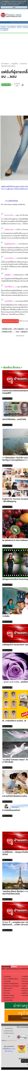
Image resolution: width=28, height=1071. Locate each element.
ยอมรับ (14, 7)
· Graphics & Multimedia (10, 984)
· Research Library (8, 995)
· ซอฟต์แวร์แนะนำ (8, 988)
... (13, 332)
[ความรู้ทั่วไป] (4, 30)
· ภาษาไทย (24, 986)
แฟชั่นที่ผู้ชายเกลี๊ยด (7, 332)
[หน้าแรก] (3, 27)
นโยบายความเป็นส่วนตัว (13, 4)
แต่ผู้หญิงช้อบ (24, 332)
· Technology (7, 977)
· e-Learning (6, 981)
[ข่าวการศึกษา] (11, 27)
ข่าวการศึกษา (5, 64)
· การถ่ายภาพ (6, 991)
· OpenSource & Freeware (11, 986)
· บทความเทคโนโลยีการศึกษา (10, 979)
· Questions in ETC (8, 998)
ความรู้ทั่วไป (14, 64)
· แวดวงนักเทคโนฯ (8, 1000)
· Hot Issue (6, 993)
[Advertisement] (14, 946)
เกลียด (17, 332)
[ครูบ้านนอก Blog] (19, 27)
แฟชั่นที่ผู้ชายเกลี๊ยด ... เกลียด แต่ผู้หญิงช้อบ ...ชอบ (15, 329)
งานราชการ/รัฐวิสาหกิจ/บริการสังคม (14, 65)
